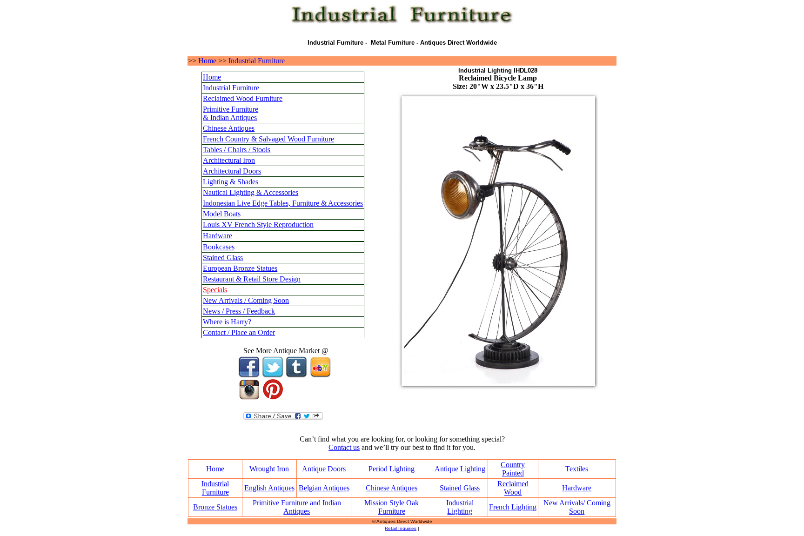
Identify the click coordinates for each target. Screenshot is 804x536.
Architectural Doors (232, 171)
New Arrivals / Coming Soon (246, 300)
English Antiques (269, 488)
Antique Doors (324, 469)
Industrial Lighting (460, 507)
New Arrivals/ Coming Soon (576, 507)
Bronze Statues (215, 507)
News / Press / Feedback (239, 311)
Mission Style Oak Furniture (391, 507)
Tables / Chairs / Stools (236, 150)
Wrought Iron (269, 469)
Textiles (576, 469)
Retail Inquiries (400, 528)
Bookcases (218, 247)
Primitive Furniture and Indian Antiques (297, 507)
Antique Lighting (460, 469)
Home (207, 61)
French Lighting (512, 507)
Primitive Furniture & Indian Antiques (230, 113)
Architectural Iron (229, 160)
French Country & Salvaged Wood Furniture (268, 139)
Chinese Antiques (229, 128)
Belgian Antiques (324, 488)
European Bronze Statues (240, 268)
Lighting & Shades (230, 182)
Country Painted (513, 469)
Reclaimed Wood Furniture (242, 98)
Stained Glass (223, 257)
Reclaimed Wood (513, 488)
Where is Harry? (227, 322)
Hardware (217, 236)
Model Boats (222, 214)
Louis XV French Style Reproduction (258, 224)
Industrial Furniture (256, 61)
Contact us (344, 447)
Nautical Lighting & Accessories (250, 192)
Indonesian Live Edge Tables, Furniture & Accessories (283, 203)
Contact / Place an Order (239, 332)
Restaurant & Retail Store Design (252, 279)
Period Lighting (391, 469)
